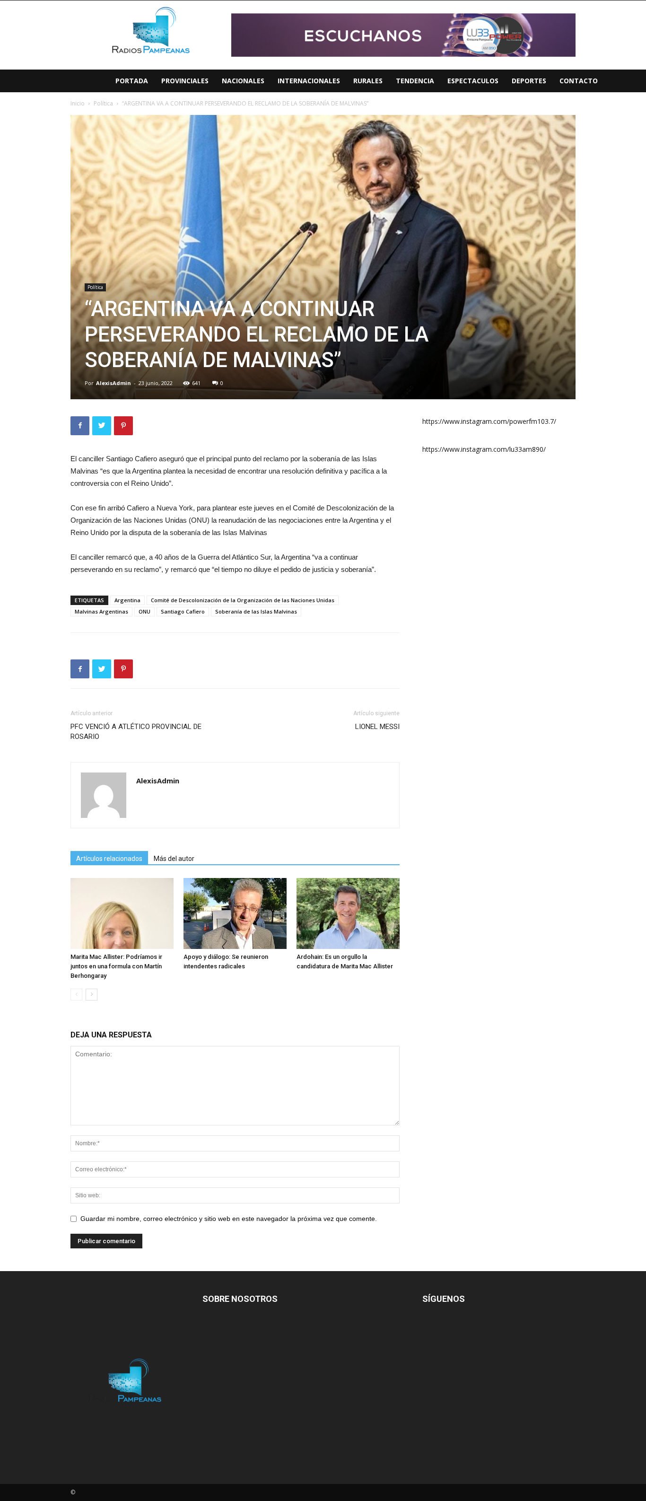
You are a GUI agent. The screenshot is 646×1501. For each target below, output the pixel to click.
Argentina (127, 600)
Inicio (77, 103)
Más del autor (174, 858)
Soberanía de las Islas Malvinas (256, 611)
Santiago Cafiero (183, 611)
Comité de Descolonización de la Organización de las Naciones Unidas (242, 600)
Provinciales (185, 80)
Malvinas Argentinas (101, 611)
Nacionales (243, 80)
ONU (144, 611)
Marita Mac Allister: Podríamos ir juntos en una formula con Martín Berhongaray (116, 966)
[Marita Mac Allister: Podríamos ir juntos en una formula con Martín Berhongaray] (122, 913)
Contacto (578, 80)
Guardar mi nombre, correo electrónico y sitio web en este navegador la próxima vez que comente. (228, 1218)
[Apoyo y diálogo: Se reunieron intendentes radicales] (235, 913)
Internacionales (309, 80)
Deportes (529, 80)
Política (95, 287)
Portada (131, 80)
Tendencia (415, 80)
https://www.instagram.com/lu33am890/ (484, 449)
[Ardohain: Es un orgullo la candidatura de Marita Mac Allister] (348, 913)
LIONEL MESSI (377, 726)
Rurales (368, 80)
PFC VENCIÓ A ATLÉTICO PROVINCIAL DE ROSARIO (135, 731)
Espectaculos (472, 80)
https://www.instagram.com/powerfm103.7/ (489, 421)
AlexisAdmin (113, 382)
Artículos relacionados (109, 858)
